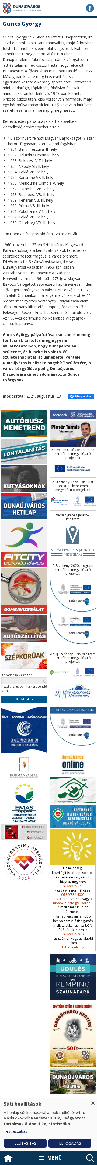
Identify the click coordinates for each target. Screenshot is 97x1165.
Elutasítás (25, 1143)
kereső (90, 1158)
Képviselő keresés (17, 675)
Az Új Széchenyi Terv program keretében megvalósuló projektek (73, 658)
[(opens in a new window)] (90, 8)
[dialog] (48, 1124)
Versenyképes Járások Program (72, 517)
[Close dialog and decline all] (93, 1101)
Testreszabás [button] (15, 1131)
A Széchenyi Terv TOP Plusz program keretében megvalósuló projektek (72, 486)
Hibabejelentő (73, 947)
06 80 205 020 (73, 934)
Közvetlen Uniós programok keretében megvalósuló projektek (72, 454)
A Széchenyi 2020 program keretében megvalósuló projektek (73, 569)
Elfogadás (70, 1143)
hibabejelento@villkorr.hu (72, 903)
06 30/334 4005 (73, 895)
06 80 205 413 (73, 886)
